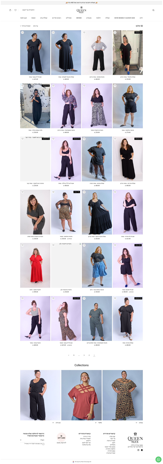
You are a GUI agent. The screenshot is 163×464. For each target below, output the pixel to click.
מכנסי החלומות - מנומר (66, 236)
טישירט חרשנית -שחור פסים (35, 236)
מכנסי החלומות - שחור (128, 130)
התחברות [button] (31, 10)
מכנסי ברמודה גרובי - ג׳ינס (97, 289)
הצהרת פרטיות (110, 453)
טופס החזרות (111, 451)
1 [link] (94, 355)
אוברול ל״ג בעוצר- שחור (35, 77)
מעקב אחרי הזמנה (110, 447)
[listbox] (25, 26)
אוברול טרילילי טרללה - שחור (66, 183)
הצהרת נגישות (111, 440)
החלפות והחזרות (110, 449)
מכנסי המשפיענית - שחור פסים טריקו (97, 342)
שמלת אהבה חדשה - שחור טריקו (97, 236)
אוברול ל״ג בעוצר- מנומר (66, 342)
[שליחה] (21, 440)
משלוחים (112, 445)
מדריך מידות (87, 436)
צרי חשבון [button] (25, 10)
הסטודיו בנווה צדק (85, 438)
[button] (153, 10)
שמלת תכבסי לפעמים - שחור (66, 77)
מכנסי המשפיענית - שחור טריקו (66, 130)
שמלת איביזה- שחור (127, 342)
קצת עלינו (112, 436)
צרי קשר (112, 438)
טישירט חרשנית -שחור (97, 130)
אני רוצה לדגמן (86, 442)
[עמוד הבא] (69, 355)
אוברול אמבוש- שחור (127, 289)
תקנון (113, 442)
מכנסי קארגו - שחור (35, 342)
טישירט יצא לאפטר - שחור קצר (35, 183)
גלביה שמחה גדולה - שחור (35, 130)
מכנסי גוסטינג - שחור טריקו (97, 77)
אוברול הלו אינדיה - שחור (127, 236)
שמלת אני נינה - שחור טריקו (127, 183)
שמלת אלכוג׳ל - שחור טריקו (127, 77)
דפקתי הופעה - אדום (35, 289)
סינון (34, 26)
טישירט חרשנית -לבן (66, 289)
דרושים (88, 440)
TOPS (100, 422)
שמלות (141, 422)
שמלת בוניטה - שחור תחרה (97, 183)
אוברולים (58, 422)
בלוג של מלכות (86, 445)
